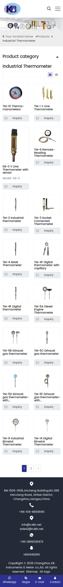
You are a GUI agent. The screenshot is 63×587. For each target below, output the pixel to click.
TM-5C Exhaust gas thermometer (46, 352)
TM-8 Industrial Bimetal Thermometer (13, 441)
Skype (26, 582)
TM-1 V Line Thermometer (43, 108)
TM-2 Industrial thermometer (13, 219)
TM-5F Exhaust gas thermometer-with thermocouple (47, 397)
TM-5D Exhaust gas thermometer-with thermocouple (16, 397)
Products (43, 36)
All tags (45, 571)
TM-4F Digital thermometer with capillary (46, 265)
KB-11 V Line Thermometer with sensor (15, 169)
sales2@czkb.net (31, 529)
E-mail (39, 582)
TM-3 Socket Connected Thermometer (43, 221)
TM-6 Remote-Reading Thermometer (44, 153)
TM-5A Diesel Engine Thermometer (43, 309)
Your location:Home (19, 36)
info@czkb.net (31, 524)
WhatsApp (9, 582)
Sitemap (32, 571)
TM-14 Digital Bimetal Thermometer (43, 441)
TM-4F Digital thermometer (12, 308)
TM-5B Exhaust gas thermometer (15, 352)
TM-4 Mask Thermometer (12, 264)
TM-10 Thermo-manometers (13, 108)
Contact (55, 582)
